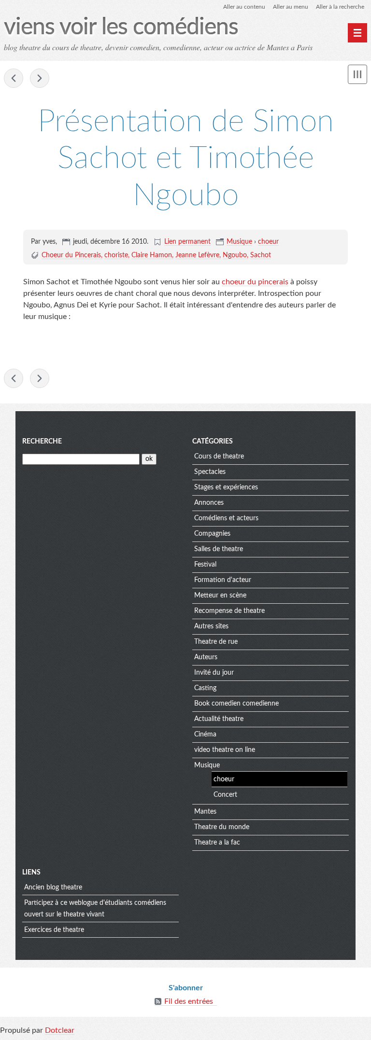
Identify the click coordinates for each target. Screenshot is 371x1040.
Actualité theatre (218, 719)
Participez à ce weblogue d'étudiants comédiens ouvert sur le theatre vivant (95, 909)
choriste (116, 255)
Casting (205, 688)
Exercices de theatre (54, 930)
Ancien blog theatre (53, 887)
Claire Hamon (151, 255)
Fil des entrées (188, 1001)
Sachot (260, 255)
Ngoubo (235, 255)
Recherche (42, 441)
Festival (205, 564)
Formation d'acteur (222, 580)
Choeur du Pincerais (71, 255)
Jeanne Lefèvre (197, 255)
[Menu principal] (357, 32)
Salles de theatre (218, 549)
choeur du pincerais (255, 282)
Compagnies (212, 533)
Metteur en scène (220, 595)
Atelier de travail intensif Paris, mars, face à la (13, 78)
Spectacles (210, 472)
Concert (225, 794)
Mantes (205, 811)
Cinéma (205, 734)
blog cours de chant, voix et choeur (39, 78)
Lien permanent (187, 241)
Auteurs (205, 657)
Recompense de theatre (229, 611)
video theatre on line (224, 750)
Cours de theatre (219, 456)
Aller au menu (290, 7)
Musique (239, 241)
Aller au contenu (244, 7)
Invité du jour (214, 672)
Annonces (209, 502)
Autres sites (211, 626)
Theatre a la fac (217, 842)
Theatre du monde (221, 827)
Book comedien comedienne (236, 703)
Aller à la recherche (340, 7)
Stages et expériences (226, 487)
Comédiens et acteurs (226, 518)
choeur (268, 241)
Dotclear (59, 1030)
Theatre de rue (216, 641)
